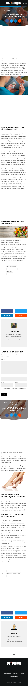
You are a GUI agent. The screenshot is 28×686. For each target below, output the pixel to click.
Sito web (16, 382)
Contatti (22, 673)
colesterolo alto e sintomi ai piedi (14, 573)
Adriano (6, 402)
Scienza (13, 10)
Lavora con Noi (14, 676)
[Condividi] (7, 21)
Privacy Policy (7, 673)
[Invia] (20, 21)
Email (2, 382)
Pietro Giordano (6, 10)
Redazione (15, 673)
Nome (2, 376)
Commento (3, 359)
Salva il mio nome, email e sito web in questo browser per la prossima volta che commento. (13, 389)
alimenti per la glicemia (12, 266)
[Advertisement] (14, 43)
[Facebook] (14, 668)
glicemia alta (10, 271)
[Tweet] (11, 21)
